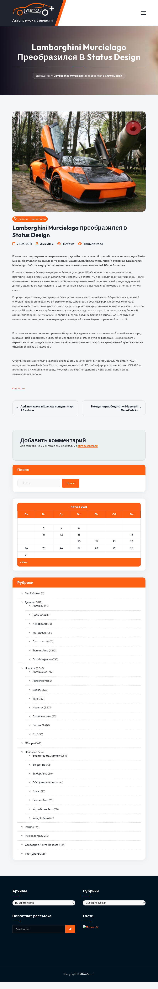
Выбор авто (40, 773)
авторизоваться (88, 446)
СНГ (35, 734)
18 (43, 541)
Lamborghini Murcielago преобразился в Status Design (88, 75)
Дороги (37, 689)
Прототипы (40, 641)
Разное (29, 827)
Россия (37, 725)
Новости (30, 668)
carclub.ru (18, 388)
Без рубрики (32, 593)
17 (26, 541)
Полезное (31, 752)
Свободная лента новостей (42, 845)
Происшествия (42, 716)
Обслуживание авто (45, 782)
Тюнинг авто (38, 218)
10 (26, 534)
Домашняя (43, 75)
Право (36, 791)
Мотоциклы (40, 632)
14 (96, 534)
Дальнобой (40, 615)
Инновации (40, 623)
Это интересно (42, 659)
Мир (35, 698)
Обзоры (30, 743)
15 (114, 534)
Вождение (39, 764)
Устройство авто (43, 809)
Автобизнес (40, 672)
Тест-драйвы (33, 853)
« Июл (24, 562)
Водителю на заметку (47, 755)
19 (61, 541)
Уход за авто (41, 818)
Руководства (33, 835)
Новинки (38, 707)
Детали (23, 218)
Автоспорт (39, 680)
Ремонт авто (40, 800)
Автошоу (38, 606)
